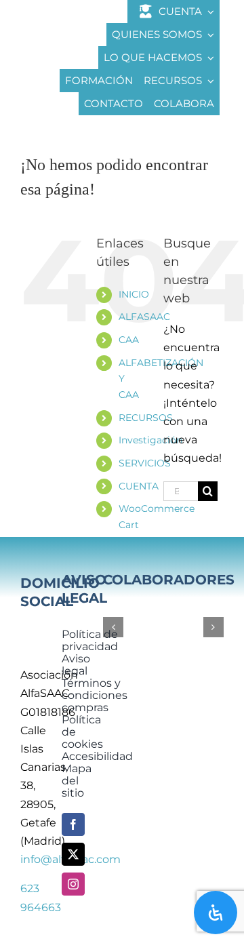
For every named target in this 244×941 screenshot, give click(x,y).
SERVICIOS (145, 463)
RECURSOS (146, 418)
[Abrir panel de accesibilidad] (215, 912)
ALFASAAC (144, 317)
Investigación (150, 440)
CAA (129, 340)
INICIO (134, 294)
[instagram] (73, 884)
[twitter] (73, 854)
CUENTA (139, 486)
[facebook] (73, 824)
